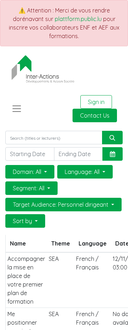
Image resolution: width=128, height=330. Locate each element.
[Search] (112, 137)
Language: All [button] (83, 171)
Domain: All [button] (28, 171)
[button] (112, 154)
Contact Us (95, 115)
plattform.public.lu (78, 18)
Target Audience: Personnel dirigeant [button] (61, 204)
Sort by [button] (23, 221)
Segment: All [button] (29, 188)
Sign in (96, 101)
